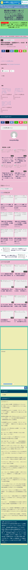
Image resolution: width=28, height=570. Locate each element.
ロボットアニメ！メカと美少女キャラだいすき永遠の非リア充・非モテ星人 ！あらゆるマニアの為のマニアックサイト (14, 453)
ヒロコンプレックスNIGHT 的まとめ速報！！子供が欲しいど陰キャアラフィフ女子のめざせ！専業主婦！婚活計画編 (13, 515)
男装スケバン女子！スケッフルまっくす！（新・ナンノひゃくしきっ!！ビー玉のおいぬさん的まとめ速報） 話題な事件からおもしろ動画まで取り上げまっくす (14, 447)
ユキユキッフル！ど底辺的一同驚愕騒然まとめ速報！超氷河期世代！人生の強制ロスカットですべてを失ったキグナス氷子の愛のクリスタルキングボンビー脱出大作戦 (13, 509)
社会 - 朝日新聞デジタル (9, 40)
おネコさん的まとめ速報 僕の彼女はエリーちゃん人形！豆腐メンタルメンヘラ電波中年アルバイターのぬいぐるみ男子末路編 (13, 406)
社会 (2, 40)
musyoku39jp (14, 140)
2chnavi (3, 351)
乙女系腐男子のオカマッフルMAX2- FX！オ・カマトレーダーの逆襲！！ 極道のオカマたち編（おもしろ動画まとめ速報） (13, 412)
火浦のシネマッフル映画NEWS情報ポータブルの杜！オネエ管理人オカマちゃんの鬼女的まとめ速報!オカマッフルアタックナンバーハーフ (14, 468)
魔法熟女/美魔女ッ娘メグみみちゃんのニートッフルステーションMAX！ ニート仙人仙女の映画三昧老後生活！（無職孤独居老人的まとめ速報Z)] (14, 418)
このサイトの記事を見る (7, 61)
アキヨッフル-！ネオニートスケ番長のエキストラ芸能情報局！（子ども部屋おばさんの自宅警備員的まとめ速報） (13, 491)
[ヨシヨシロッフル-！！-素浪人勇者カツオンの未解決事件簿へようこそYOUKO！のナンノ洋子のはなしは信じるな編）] (13, 497)
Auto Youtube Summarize (13, 64)
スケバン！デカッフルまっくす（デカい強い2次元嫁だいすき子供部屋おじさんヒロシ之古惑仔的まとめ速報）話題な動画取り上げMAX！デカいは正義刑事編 (13, 485)
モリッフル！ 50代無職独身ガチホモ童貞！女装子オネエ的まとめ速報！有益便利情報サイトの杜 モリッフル (14, 503)
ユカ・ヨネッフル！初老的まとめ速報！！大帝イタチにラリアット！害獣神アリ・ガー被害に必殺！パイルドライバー (13, 474)
